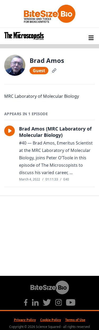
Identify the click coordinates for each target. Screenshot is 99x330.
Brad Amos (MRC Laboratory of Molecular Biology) (55, 132)
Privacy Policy (25, 320)
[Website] (54, 70)
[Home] (49, 36)
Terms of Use (75, 320)
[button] (9, 131)
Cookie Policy (50, 320)
